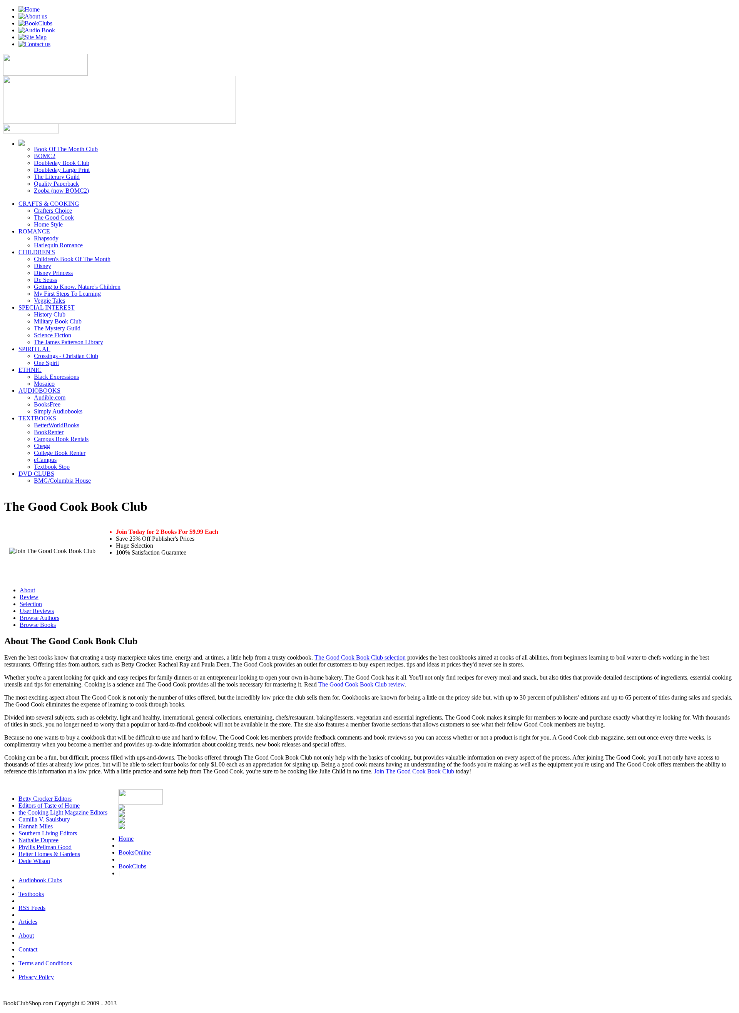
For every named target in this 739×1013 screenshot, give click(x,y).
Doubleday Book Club (61, 163)
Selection (31, 604)
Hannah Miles (35, 826)
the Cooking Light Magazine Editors (62, 812)
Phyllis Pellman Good (45, 847)
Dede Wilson (34, 861)
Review (29, 597)
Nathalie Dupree (38, 840)
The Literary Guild (57, 176)
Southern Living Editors (47, 833)
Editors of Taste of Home (49, 805)
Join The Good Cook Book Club (414, 771)
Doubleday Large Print (62, 170)
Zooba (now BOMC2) (61, 190)
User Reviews (37, 611)
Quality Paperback (56, 183)
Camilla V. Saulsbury (44, 819)
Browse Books (38, 624)
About (27, 590)
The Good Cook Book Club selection (360, 657)
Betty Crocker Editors (45, 798)
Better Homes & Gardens (49, 854)
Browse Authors (39, 618)
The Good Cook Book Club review (361, 684)
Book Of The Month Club (66, 149)
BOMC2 (44, 156)
